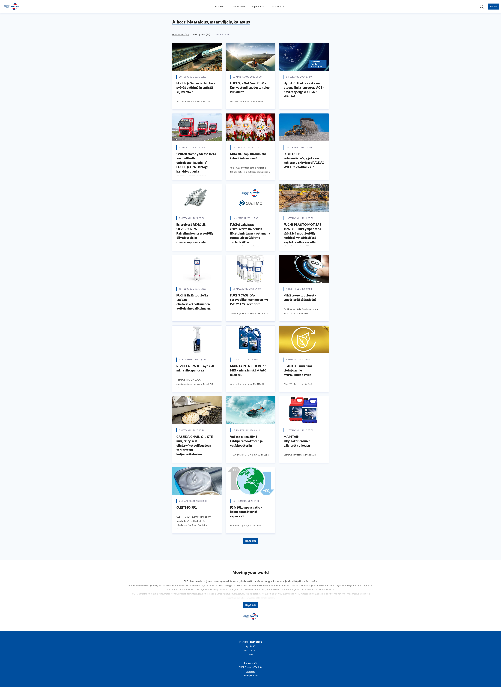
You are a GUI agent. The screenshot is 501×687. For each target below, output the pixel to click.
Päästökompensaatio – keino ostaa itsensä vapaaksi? (246, 511)
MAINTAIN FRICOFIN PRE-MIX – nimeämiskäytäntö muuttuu (249, 370)
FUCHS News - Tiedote (250, 667)
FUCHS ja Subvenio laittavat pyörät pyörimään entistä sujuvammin (196, 87)
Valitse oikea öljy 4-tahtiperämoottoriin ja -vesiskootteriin (247, 441)
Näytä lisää (250, 540)
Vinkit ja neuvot (250, 675)
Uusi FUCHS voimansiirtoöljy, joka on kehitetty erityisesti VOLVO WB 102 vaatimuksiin (304, 160)
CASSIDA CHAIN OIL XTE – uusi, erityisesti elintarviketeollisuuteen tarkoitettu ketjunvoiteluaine (195, 445)
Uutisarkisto (220, 6)
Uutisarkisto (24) (180, 34)
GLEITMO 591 (186, 507)
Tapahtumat (258, 6)
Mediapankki (239, 6)
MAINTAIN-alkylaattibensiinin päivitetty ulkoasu (297, 441)
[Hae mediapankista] (482, 6)
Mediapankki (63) (201, 34)
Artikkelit (250, 671)
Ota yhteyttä (277, 6)
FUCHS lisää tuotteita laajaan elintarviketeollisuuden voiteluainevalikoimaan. (193, 301)
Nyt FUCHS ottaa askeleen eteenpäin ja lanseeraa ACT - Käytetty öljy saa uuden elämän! (304, 89)
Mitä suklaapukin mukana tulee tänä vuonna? (248, 156)
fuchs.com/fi (250, 663)
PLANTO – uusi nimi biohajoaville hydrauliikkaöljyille (298, 370)
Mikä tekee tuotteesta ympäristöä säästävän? (300, 297)
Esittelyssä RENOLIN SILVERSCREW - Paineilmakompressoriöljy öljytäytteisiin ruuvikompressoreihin (194, 233)
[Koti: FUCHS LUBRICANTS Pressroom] (11, 6)
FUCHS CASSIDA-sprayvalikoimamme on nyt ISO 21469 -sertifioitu (249, 299)
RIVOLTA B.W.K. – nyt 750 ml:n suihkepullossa (195, 368)
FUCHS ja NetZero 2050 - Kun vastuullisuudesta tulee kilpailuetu (250, 87)
